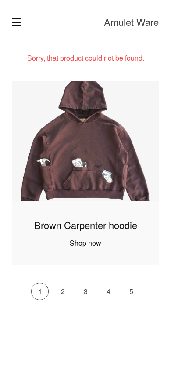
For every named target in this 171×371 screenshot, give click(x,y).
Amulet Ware (131, 22)
